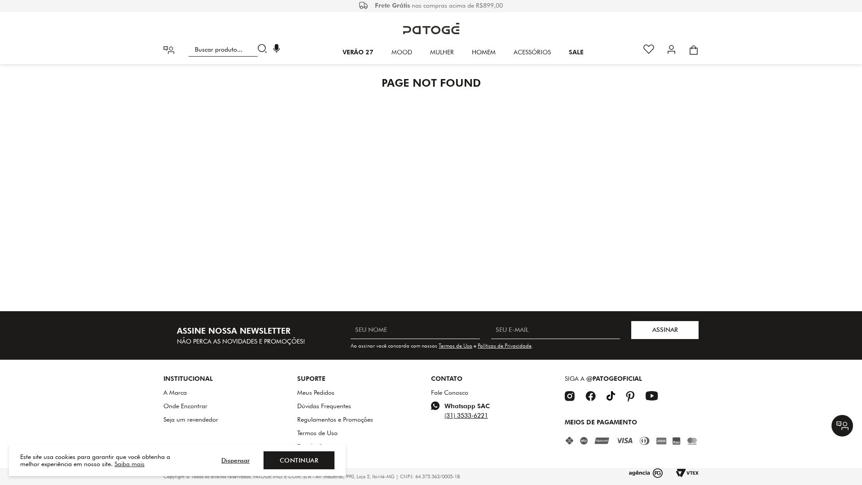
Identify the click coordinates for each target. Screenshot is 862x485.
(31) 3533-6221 (466, 415)
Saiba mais (129, 463)
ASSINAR (665, 329)
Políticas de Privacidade (505, 345)
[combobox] (229, 49)
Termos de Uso (455, 345)
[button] (276, 49)
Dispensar (235, 460)
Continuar (299, 460)
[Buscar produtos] (264, 49)
